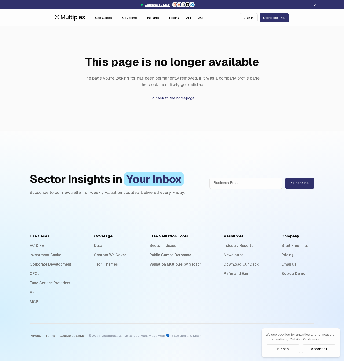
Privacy (36, 336)
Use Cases (103, 18)
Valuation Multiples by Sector (175, 264)
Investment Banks (45, 254)
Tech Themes (106, 264)
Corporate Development (50, 264)
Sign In (249, 18)
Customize (311, 339)
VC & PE (37, 245)
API (188, 18)
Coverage (129, 18)
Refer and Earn (236, 273)
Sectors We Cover (110, 254)
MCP (201, 18)
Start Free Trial (274, 18)
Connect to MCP (157, 5)
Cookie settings (72, 336)
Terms (50, 336)
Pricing (174, 18)
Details (295, 339)
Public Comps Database (170, 254)
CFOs (35, 273)
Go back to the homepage (172, 98)
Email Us (289, 264)
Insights (153, 18)
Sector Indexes (163, 245)
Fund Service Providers (50, 283)
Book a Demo (293, 273)
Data (98, 245)
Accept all (319, 349)
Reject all (282, 349)
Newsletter (233, 254)
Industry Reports (238, 245)
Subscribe (300, 183)
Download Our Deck (241, 264)
